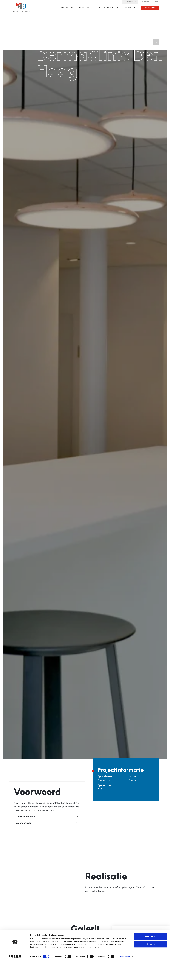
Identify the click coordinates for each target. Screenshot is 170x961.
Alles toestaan (150, 936)
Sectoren (65, 8)
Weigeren (151, 944)
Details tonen (124, 956)
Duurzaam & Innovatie (109, 8)
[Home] (21, 6)
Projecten (130, 8)
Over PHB (145, 2)
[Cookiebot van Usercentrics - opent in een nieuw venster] (15, 956)
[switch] (68, 956)
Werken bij (150, 8)
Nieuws (156, 2)
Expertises (84, 8)
